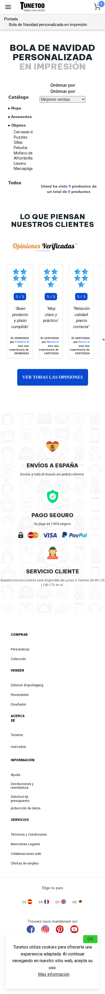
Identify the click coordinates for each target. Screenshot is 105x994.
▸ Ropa (14, 108)
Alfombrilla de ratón (29, 158)
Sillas (18, 142)
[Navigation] (8, 7)
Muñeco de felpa (28, 153)
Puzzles (20, 137)
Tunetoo (16, 735)
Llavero (20, 163)
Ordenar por (62, 91)
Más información (53, 974)
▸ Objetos (17, 125)
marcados (16, 747)
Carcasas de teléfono (29, 132)
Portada (11, 19)
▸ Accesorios (20, 117)
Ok (90, 939)
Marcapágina (25, 168)
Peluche (20, 148)
